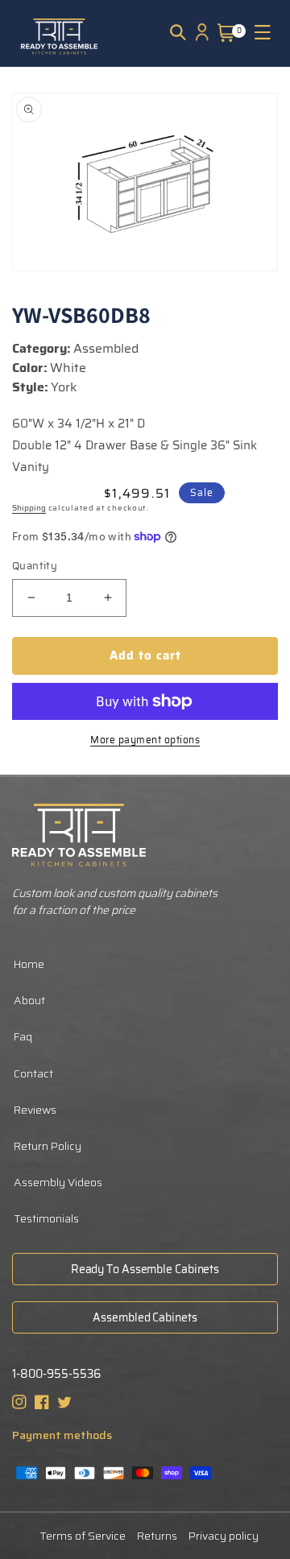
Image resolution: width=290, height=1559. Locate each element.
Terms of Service (82, 1536)
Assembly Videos (58, 1182)
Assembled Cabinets (145, 1317)
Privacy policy (223, 1536)
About (29, 1000)
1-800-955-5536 (56, 1374)
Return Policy (47, 1146)
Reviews (35, 1110)
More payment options (145, 740)
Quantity (34, 566)
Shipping (29, 508)
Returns (157, 1536)
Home (29, 964)
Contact (33, 1073)
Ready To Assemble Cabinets (145, 1269)
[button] (178, 32)
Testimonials (46, 1218)
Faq (23, 1036)
